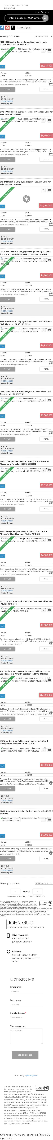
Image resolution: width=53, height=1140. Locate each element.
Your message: (17, 1026)
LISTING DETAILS (7, 89)
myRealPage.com (31, 1075)
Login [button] (24, 27)
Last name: (15, 1000)
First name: (15, 986)
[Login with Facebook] (2, 29)
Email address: (17, 1013)
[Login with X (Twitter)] (13, 29)
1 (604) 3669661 (7, 101)
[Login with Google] (7, 29)
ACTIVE (37, 12)
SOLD (47, 12)
